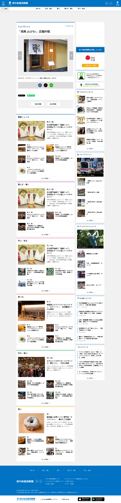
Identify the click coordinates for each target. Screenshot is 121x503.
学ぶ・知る (81, 8)
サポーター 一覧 (90, 65)
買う (58, 8)
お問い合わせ (70, 481)
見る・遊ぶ (48, 8)
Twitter (110, 3)
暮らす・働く (69, 8)
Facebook (106, 3)
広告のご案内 (50, 484)
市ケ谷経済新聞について (53, 479)
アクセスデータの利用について (55, 481)
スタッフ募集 (70, 484)
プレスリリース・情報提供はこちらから (77, 479)
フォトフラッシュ (24, 26)
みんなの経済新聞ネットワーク (26, 499)
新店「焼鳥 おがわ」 (45, 78)
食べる (38, 8)
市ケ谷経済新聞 (18, 3)
